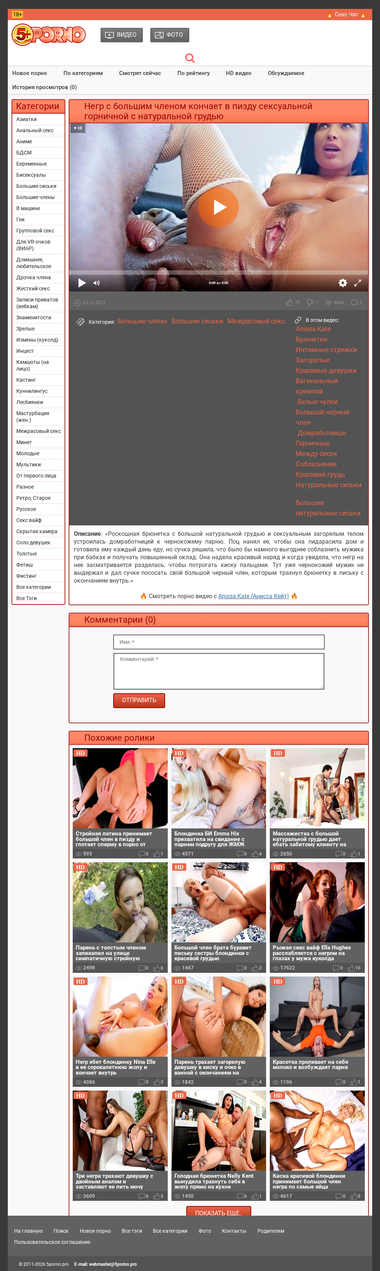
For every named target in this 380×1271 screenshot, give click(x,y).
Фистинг (26, 576)
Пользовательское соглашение (52, 1242)
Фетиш (24, 565)
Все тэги (132, 1231)
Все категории (33, 587)
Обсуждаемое (286, 73)
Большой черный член (322, 417)
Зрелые (25, 329)
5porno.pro (57, 1264)
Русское (26, 509)
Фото (205, 1231)
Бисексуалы (31, 175)
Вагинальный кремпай (317, 386)
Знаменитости (33, 317)
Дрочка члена (33, 277)
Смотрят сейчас (140, 73)
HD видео (239, 73)
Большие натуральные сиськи (328, 508)
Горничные (313, 443)
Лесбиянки (29, 402)
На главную (28, 1231)
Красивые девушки (326, 370)
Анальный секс (34, 130)
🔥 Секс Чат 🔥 (346, 14)
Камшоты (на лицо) (32, 365)
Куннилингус (32, 391)
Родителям (271, 1231)
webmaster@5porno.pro (113, 1264)
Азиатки (26, 119)
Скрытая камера (37, 531)
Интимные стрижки (326, 349)
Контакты (234, 1231)
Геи (20, 219)
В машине (28, 208)
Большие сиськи (36, 186)
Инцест (25, 351)
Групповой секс (35, 231)
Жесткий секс (33, 288)
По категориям (83, 73)
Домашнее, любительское (33, 263)
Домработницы (322, 433)
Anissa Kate (313, 329)
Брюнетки (311, 339)
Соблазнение (316, 464)
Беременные (31, 164)
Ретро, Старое (33, 498)
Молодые (27, 453)
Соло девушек (33, 542)
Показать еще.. (218, 1213)
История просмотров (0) (44, 87)
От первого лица (36, 476)
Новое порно (29, 73)
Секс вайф (29, 520)
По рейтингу (193, 73)
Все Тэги (26, 598)
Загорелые (313, 360)
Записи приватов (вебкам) (37, 303)
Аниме (24, 141)
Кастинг (26, 380)
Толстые (26, 554)
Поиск (61, 1231)
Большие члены (35, 197)
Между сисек (316, 453)
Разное (25, 487)
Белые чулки (318, 401)
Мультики (28, 464)
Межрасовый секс (38, 431)
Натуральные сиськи (328, 485)
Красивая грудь (320, 474)
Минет (24, 442)
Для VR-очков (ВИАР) (33, 245)
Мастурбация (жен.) (32, 416)
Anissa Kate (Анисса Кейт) (253, 596)
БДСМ (24, 153)
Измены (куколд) (37, 340)
